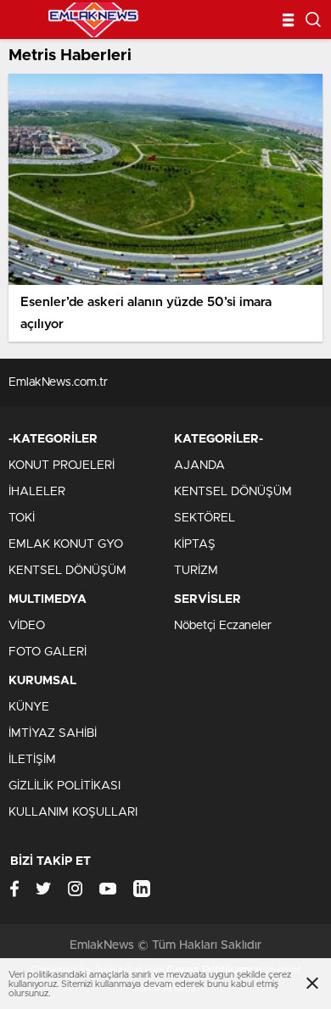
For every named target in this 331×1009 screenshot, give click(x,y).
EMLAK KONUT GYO (65, 544)
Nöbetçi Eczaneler (223, 626)
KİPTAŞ (195, 544)
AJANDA (199, 465)
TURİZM (196, 571)
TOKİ (21, 518)
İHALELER (36, 492)
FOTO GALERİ (47, 652)
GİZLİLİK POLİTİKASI (64, 786)
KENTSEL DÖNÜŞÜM (67, 571)
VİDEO (26, 626)
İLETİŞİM (32, 760)
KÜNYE (28, 707)
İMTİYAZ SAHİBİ (52, 733)
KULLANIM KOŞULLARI (72, 812)
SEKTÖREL (204, 518)
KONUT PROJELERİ (61, 465)
